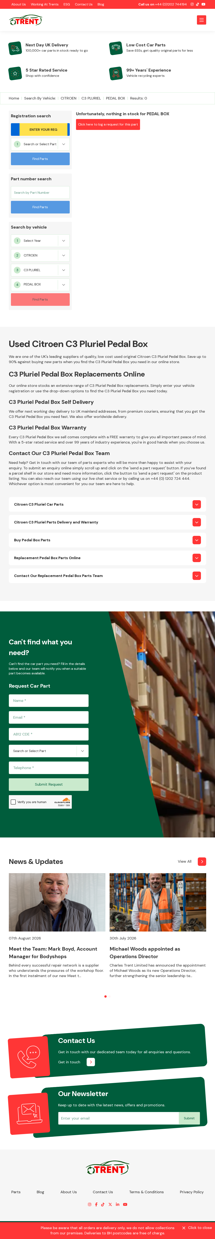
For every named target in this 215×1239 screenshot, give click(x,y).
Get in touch (69, 1061)
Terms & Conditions (146, 1192)
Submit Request (49, 784)
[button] (105, 996)
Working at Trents (45, 4)
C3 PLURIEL (91, 98)
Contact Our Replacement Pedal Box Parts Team (58, 575)
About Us (18, 4)
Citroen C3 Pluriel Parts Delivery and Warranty (56, 522)
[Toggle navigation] (201, 20)
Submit (189, 1118)
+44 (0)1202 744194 (171, 4)
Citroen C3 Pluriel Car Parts (39, 504)
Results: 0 (138, 98)
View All (184, 861)
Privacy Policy (192, 1192)
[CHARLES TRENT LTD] (28, 20)
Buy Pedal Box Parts (32, 540)
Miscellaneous (18, 603)
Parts (16, 1192)
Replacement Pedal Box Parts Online (47, 557)
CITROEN (68, 98)
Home (14, 98)
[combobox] (40, 144)
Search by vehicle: (40, 98)
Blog (101, 4)
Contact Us (84, 4)
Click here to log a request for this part (108, 124)
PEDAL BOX (115, 98)
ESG (67, 4)
